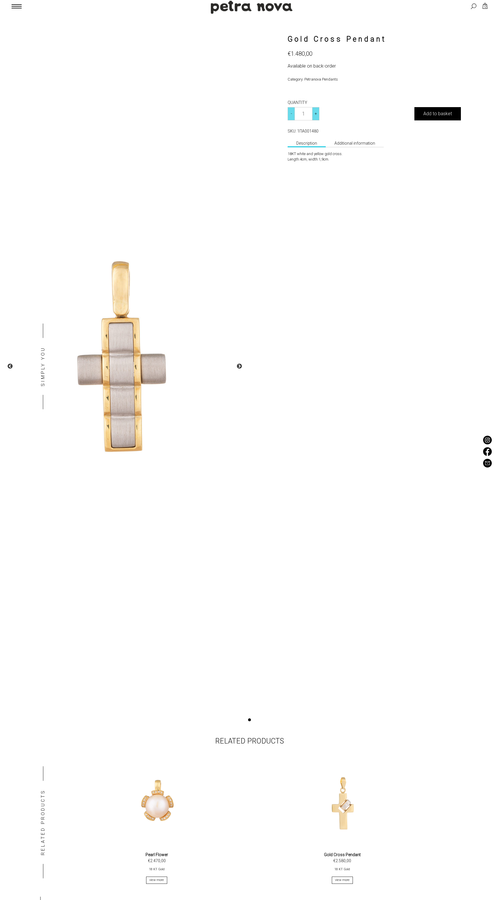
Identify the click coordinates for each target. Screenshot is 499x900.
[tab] (307, 143)
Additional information (354, 143)
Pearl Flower (157, 854)
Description (306, 143)
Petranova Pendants (321, 79)
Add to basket (437, 113)
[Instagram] (487, 443)
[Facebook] (487, 454)
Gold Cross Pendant (342, 854)
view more (156, 880)
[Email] (487, 466)
